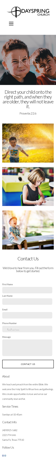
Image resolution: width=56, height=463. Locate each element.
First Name (7, 284)
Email (4, 309)
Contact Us (28, 364)
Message (6, 337)
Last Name (7, 296)
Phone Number (9, 323)
